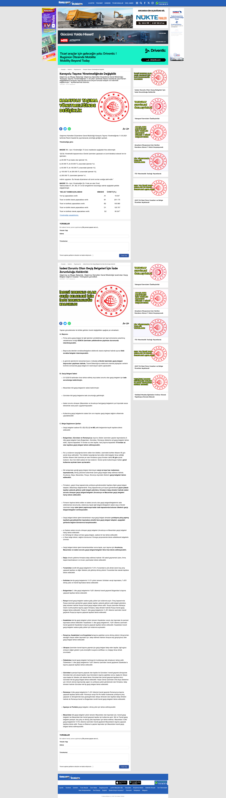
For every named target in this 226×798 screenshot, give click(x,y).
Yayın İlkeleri (100, 783)
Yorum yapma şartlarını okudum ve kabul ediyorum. (76, 255)
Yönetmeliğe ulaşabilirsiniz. (69, 215)
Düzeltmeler (110, 783)
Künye (80, 783)
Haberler (70, 69)
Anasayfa (63, 69)
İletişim (86, 783)
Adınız (62, 234)
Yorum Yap (124, 255)
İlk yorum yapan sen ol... (90, 227)
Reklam (92, 783)
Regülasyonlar (77, 69)
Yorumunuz (63, 241)
